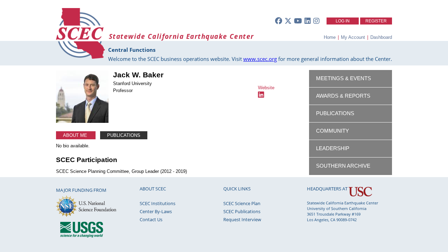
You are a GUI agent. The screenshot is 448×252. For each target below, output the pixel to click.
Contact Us (151, 219)
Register (376, 21)
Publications (123, 135)
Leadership (332, 148)
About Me (76, 135)
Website (266, 87)
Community (332, 131)
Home (330, 37)
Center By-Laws (156, 211)
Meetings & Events (343, 78)
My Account (353, 37)
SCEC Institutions (157, 203)
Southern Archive (343, 166)
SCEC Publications (241, 211)
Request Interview (242, 219)
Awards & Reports (343, 96)
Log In (343, 21)
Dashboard (381, 37)
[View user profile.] (82, 121)
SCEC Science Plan (241, 203)
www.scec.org (260, 58)
